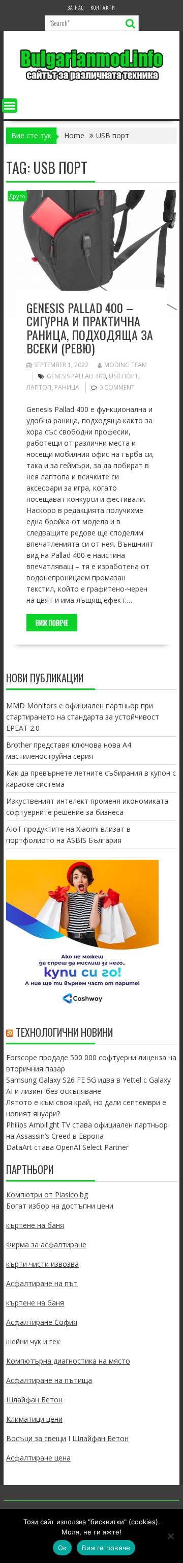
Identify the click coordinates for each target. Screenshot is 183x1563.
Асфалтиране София (41, 1322)
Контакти (102, 7)
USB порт (123, 376)
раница (66, 387)
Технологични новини (64, 1032)
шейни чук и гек (33, 1341)
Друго (17, 196)
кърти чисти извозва (42, 1264)
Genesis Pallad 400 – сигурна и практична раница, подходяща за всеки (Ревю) (89, 327)
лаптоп (38, 387)
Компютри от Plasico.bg (47, 1194)
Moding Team (125, 365)
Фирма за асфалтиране (46, 1244)
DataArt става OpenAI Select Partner (67, 1147)
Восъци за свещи (36, 1438)
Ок (62, 1548)
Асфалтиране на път (42, 1283)
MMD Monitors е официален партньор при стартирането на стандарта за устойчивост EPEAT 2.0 (82, 717)
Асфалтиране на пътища (49, 1380)
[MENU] (9, 105)
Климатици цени (34, 1419)
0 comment (117, 387)
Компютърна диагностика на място (68, 1361)
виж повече (52, 623)
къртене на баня (35, 1225)
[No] (170, 1536)
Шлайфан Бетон (34, 1399)
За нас (76, 7)
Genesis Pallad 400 (76, 376)
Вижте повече (106, 1548)
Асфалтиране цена (38, 1458)
